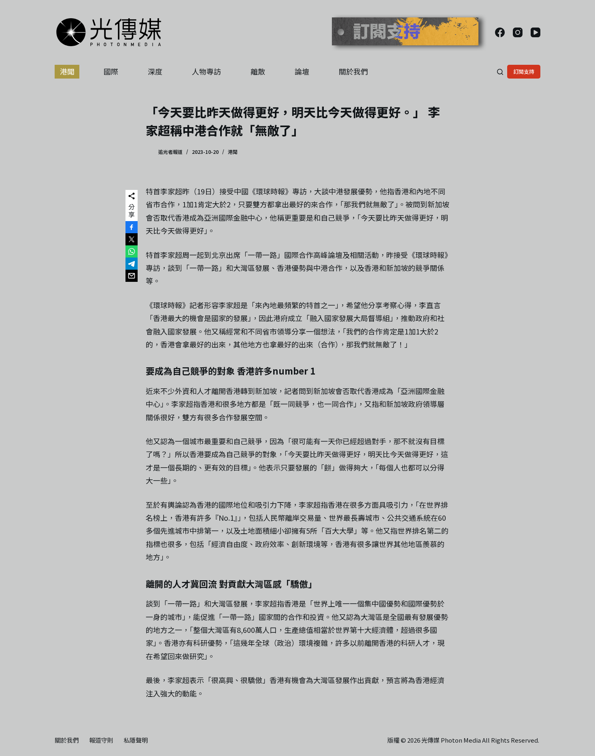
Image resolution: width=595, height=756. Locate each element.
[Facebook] (500, 32)
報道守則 (101, 740)
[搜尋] (500, 72)
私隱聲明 (135, 740)
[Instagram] (518, 32)
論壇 (302, 71)
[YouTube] (535, 32)
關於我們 (353, 71)
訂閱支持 (523, 71)
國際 (111, 71)
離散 (258, 71)
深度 (155, 71)
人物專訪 (206, 71)
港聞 (67, 71)
